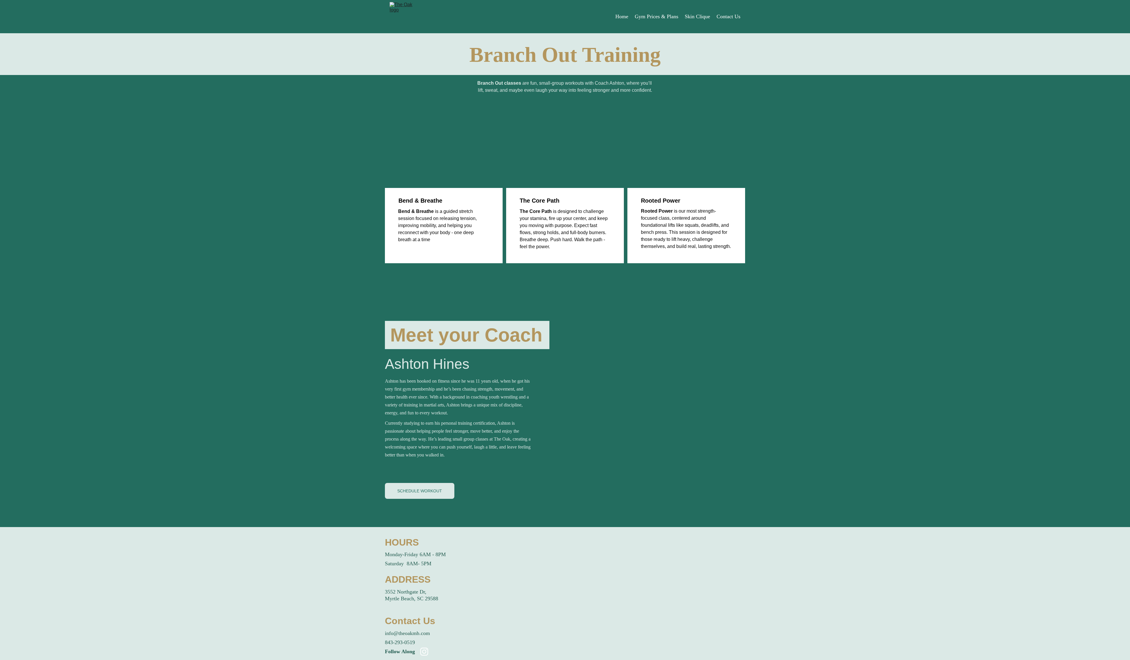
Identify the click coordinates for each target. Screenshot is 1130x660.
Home (621, 16)
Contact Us (728, 16)
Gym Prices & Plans (656, 16)
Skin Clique (697, 16)
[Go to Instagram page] (424, 651)
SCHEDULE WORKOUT (419, 491)
